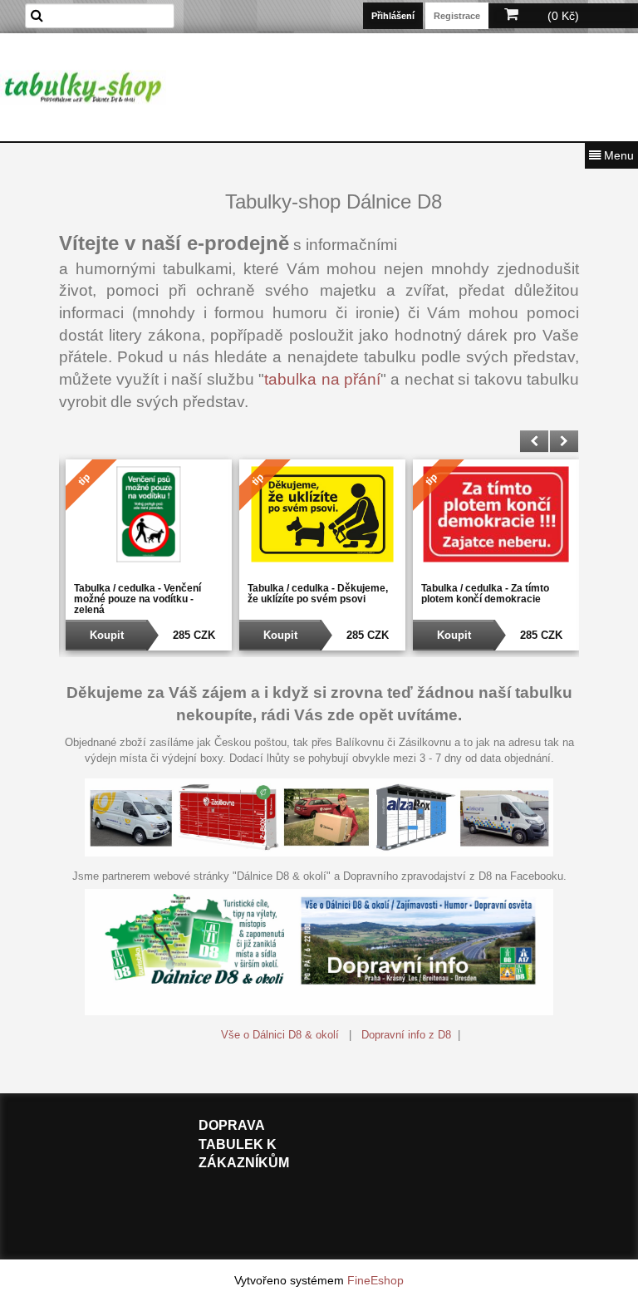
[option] (145, 555)
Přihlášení (393, 16)
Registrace (457, 16)
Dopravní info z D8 (406, 1035)
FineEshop (375, 1280)
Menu (617, 155)
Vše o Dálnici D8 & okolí (280, 1035)
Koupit (107, 635)
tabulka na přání (322, 379)
